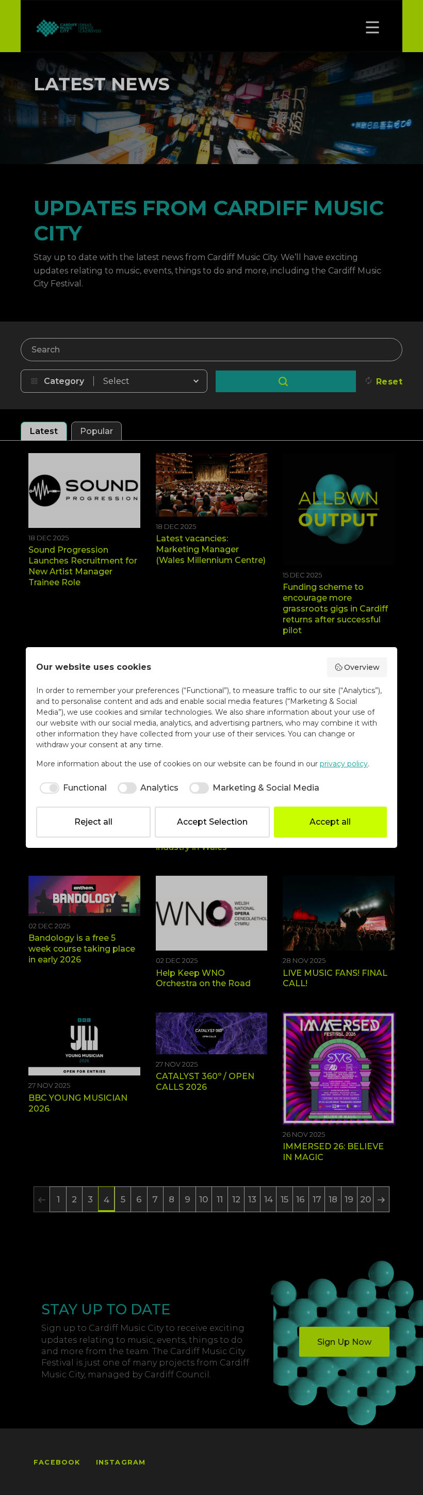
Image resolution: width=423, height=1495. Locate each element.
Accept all (330, 822)
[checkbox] (71, 788)
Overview (362, 667)
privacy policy (344, 763)
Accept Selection (212, 822)
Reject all (93, 822)
